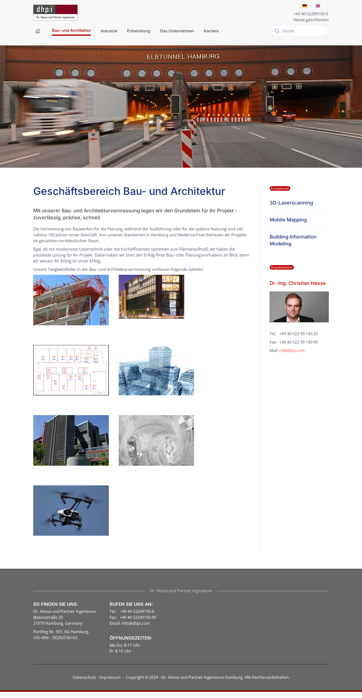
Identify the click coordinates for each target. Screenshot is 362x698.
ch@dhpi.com (292, 350)
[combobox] (299, 31)
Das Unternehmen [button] (177, 30)
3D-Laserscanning (291, 203)
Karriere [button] (211, 30)
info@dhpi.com (136, 623)
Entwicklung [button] (138, 30)
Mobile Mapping (288, 220)
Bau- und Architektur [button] (71, 30)
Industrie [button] (109, 30)
